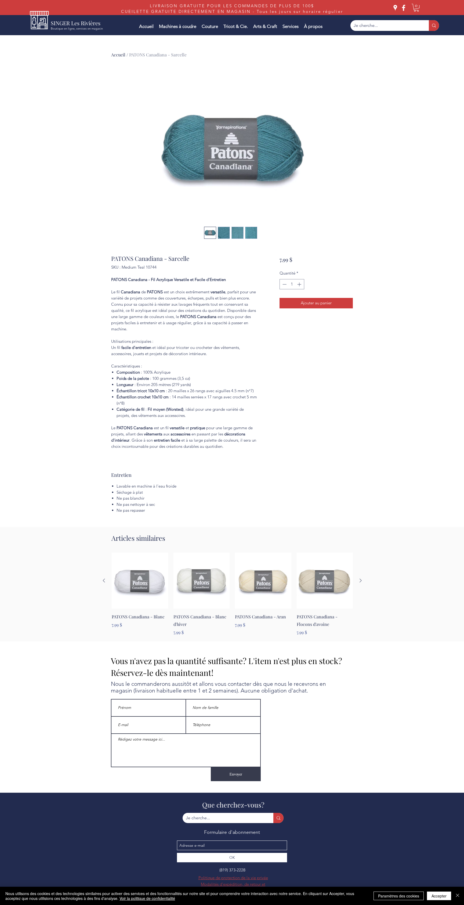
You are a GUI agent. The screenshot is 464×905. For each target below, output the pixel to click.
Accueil (118, 54)
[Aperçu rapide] (140, 581)
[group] (232, 594)
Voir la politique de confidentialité (147, 898)
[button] (416, 8)
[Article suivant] (360, 580)
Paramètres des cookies (398, 896)
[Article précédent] (104, 580)
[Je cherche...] (434, 25)
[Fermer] (457, 896)
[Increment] (299, 284)
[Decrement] (284, 284)
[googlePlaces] (395, 8)
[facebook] (404, 8)
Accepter (439, 896)
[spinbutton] (291, 284)
